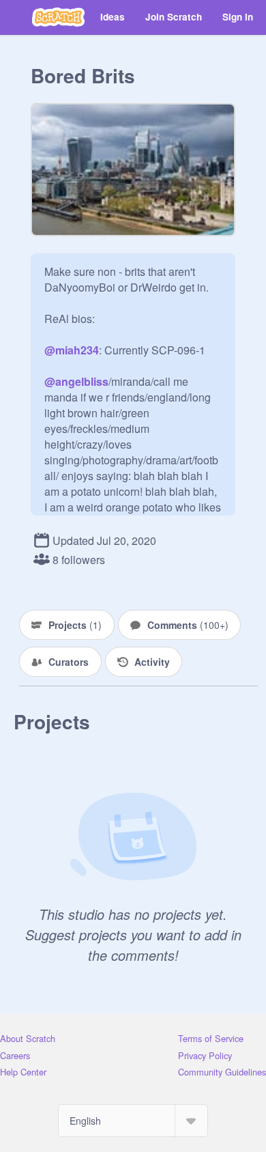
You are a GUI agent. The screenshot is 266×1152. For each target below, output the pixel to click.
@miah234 (71, 350)
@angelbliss (76, 381)
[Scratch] (58, 17)
